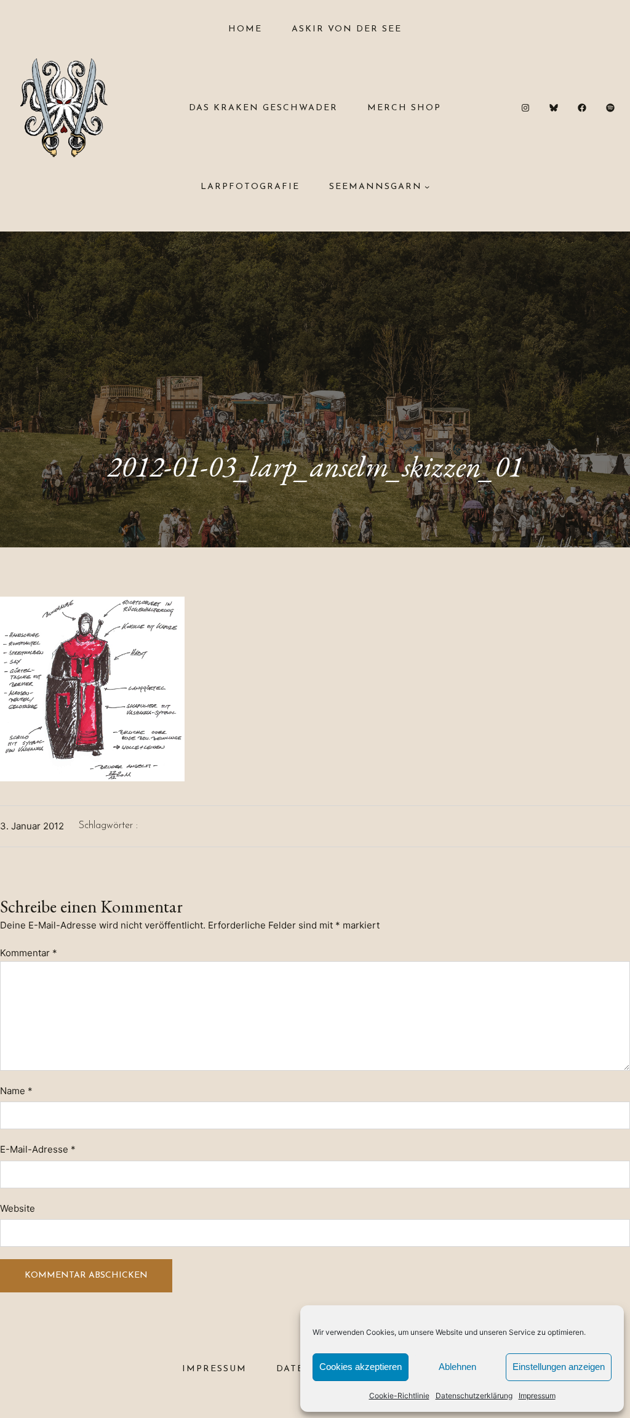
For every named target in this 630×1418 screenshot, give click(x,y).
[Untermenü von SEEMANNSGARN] (427, 186)
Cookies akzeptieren (360, 1366)
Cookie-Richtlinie (399, 1395)
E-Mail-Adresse (38, 1149)
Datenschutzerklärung (474, 1395)
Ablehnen (457, 1366)
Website (17, 1208)
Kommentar (28, 953)
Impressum (537, 1395)
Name (16, 1091)
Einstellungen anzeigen (558, 1366)
